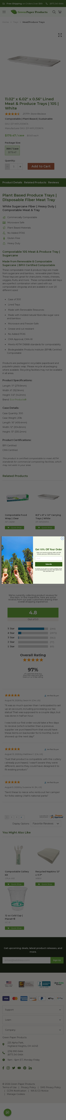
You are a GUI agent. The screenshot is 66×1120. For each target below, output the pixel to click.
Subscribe (49, 564)
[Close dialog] (62, 538)
